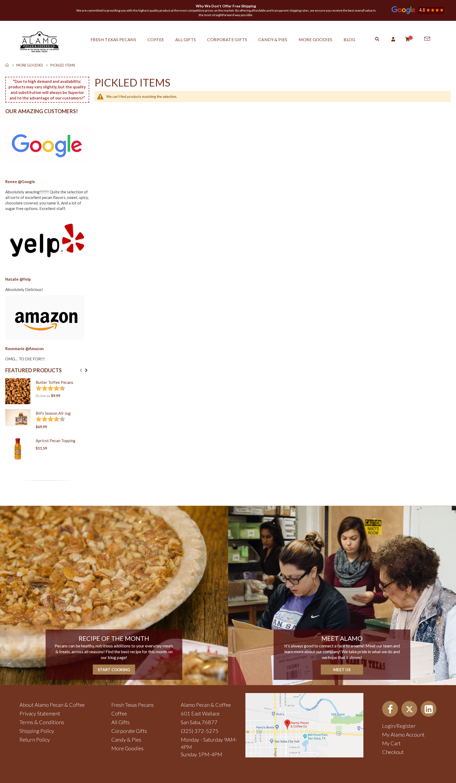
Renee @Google (20, 181)
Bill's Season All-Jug (53, 413)
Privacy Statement (40, 713)
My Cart (391, 743)
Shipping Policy (37, 731)
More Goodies (29, 65)
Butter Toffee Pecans (54, 382)
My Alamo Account (403, 734)
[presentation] (86, 370)
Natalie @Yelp (18, 279)
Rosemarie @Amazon (24, 348)
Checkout (393, 752)
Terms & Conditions (42, 722)
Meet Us (341, 669)
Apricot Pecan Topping (55, 440)
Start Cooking (114, 669)
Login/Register (399, 726)
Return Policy (35, 739)
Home (7, 65)
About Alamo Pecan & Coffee (52, 704)
